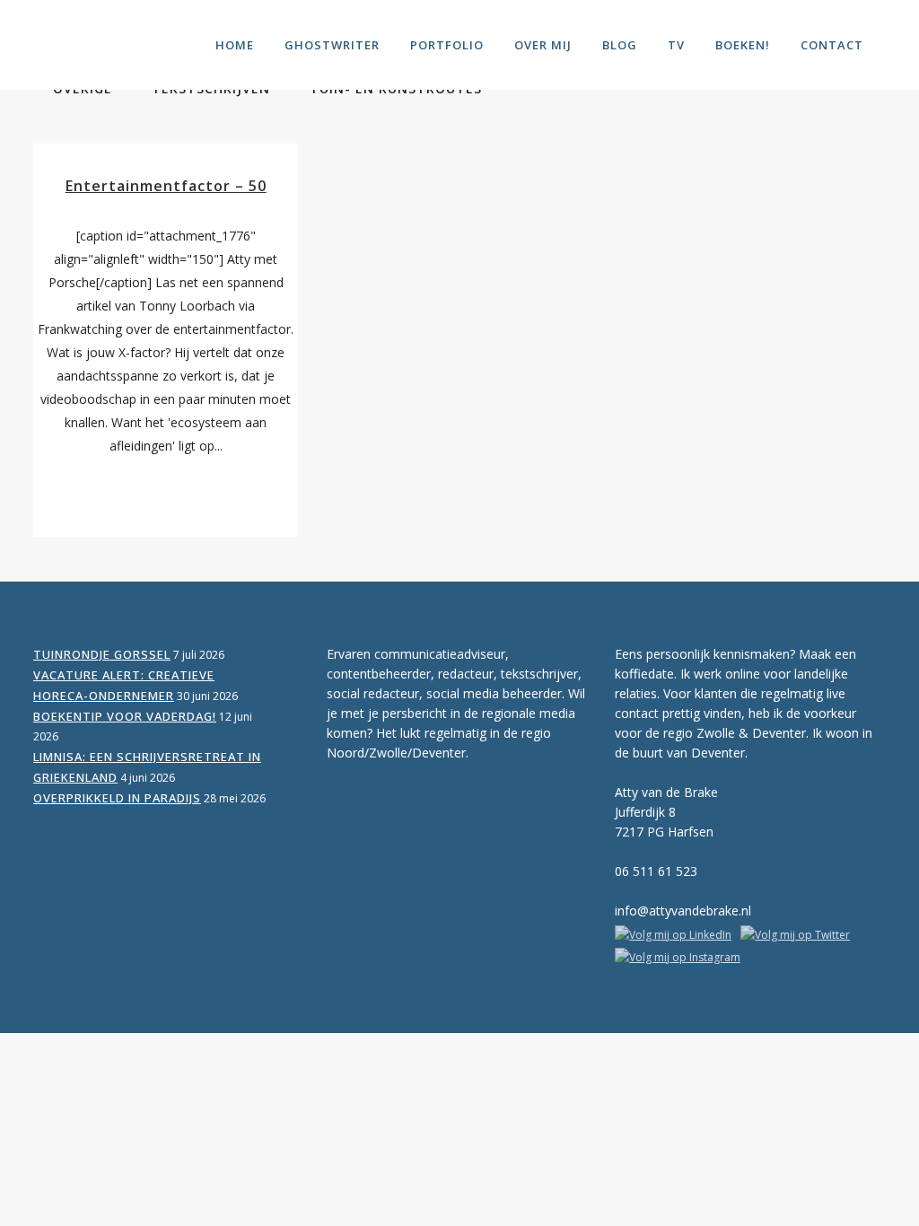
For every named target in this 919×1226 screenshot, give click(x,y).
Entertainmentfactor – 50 (166, 186)
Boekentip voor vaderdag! (124, 716)
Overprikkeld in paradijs (117, 798)
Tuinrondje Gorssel (102, 654)
